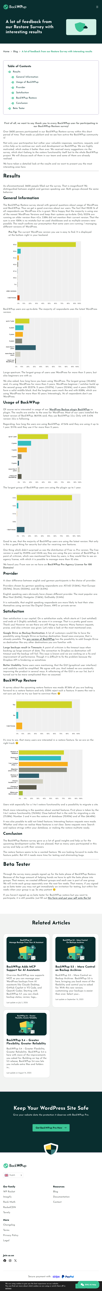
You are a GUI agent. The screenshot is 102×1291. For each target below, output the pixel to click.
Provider (20, 87)
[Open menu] (97, 7)
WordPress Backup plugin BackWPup (69, 409)
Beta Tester (19, 108)
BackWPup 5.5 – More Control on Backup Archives (75, 968)
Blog (15, 51)
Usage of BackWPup (27, 82)
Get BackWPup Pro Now (49, 1127)
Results (16, 72)
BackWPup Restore (26, 98)
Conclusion (22, 103)
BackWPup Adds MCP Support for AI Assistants (23, 968)
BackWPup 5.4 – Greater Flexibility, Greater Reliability (26, 1042)
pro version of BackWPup (41, 639)
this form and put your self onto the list (69, 898)
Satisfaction (22, 93)
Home (6, 51)
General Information (27, 77)
